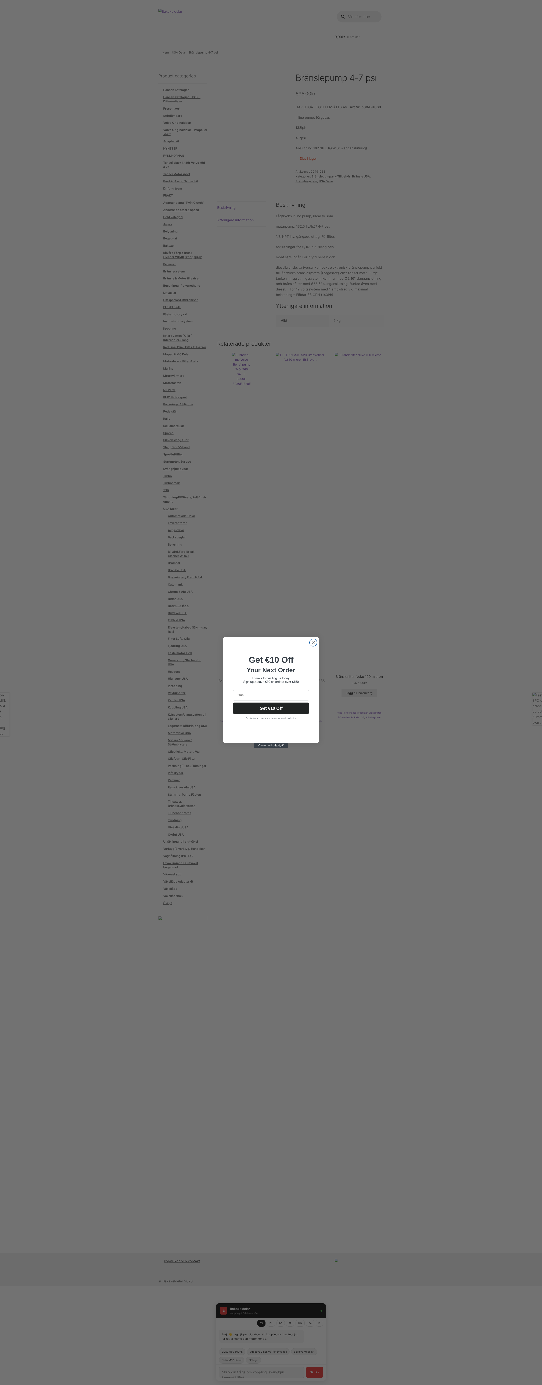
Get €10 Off (271, 708)
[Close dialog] (313, 642)
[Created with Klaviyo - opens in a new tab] (271, 745)
